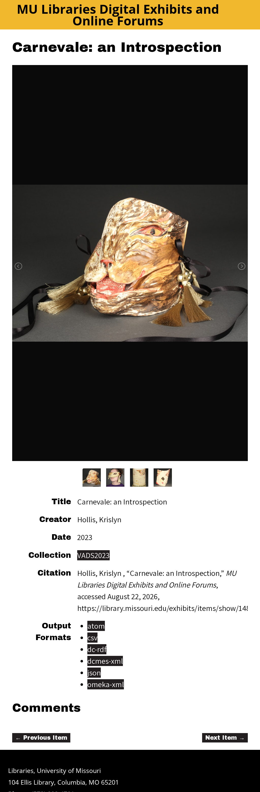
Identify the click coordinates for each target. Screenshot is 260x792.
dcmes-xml (105, 661)
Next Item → (225, 738)
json (94, 673)
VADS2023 (93, 555)
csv (92, 637)
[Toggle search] (229, 14)
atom (96, 626)
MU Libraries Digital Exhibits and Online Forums (118, 14)
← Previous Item (41, 738)
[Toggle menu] (242, 14)
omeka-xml (105, 684)
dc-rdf (96, 649)
